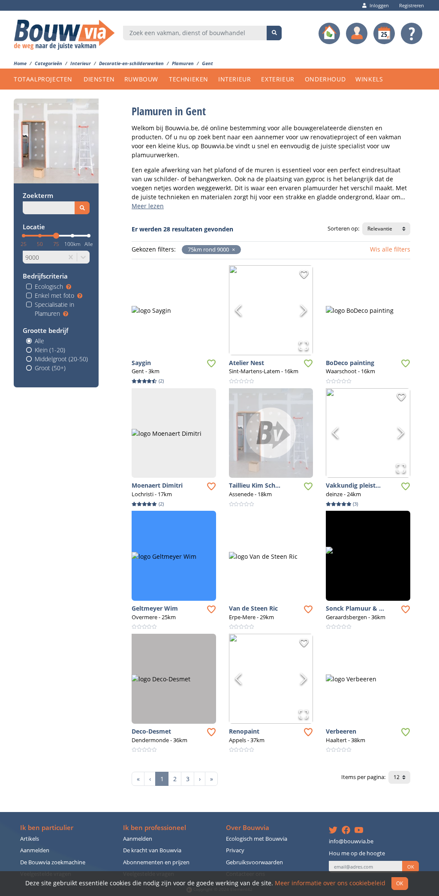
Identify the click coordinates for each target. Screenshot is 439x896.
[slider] (56, 236)
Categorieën (48, 63)
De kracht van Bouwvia (152, 850)
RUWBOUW (141, 79)
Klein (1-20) (50, 350)
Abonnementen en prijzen (156, 862)
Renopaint (244, 731)
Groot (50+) (50, 368)
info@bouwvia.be (351, 841)
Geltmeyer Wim (155, 608)
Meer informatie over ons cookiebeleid (330, 883)
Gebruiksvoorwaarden (254, 862)
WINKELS (369, 79)
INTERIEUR (234, 79)
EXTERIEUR (277, 79)
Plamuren (183, 63)
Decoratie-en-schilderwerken (131, 63)
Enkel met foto (54, 295)
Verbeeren (341, 731)
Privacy (235, 850)
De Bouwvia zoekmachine (52, 862)
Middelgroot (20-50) (61, 359)
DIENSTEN (99, 79)
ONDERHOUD (325, 79)
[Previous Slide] (238, 310)
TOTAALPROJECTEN (43, 79)
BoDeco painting (350, 363)
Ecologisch (49, 286)
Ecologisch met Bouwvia (256, 838)
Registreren (411, 5)
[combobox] (195, 33)
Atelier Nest (246, 363)
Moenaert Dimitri (157, 485)
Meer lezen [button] (148, 206)
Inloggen (379, 5)
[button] (232, 249)
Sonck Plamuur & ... (355, 608)
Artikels (29, 838)
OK (410, 867)
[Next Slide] (303, 310)
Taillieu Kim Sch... (254, 485)
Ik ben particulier (46, 827)
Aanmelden (34, 850)
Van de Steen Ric (253, 608)
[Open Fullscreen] (303, 345)
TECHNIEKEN (188, 79)
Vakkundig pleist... (353, 485)
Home (20, 63)
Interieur (80, 63)
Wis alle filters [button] (390, 249)
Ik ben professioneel (154, 827)
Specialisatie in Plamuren (54, 309)
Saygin (141, 363)
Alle (39, 341)
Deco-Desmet (151, 731)
